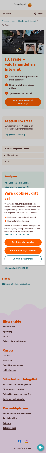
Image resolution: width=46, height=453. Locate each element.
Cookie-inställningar (23, 258)
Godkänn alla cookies (23, 242)
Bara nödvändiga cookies (23, 250)
